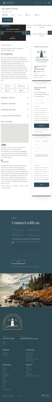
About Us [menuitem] (28, 368)
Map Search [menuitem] (5, 353)
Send (41, 184)
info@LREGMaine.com (29, 338)
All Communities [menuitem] (6, 389)
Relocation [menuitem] (28, 357)
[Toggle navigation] (49, 2)
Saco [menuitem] (4, 383)
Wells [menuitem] (4, 385)
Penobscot (16, 186)
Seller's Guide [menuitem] (29, 355)
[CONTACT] (7, 20)
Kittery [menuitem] (4, 377)
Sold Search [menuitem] (5, 355)
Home (2, 186)
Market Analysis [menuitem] (30, 361)
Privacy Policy (5, 161)
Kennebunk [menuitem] (5, 373)
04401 (26, 186)
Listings (7, 186)
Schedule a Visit (45, 141)
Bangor (22, 186)
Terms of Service (41, 192)
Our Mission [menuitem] (29, 370)
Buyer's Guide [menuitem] (29, 353)
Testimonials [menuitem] (29, 373)
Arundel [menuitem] (4, 368)
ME (11, 186)
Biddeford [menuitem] (5, 370)
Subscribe (41, 125)
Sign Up (37, 2)
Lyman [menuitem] (4, 379)
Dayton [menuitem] (4, 372)
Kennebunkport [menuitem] (6, 375)
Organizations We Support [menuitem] (32, 375)
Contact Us (36, 77)
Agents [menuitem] (27, 372)
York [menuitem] (4, 387)
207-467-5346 (39, 69)
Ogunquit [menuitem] (5, 381)
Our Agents (41, 77)
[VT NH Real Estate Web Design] (45, 396)
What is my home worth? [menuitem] (32, 359)
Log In (41, 2)
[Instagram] (5, 344)
